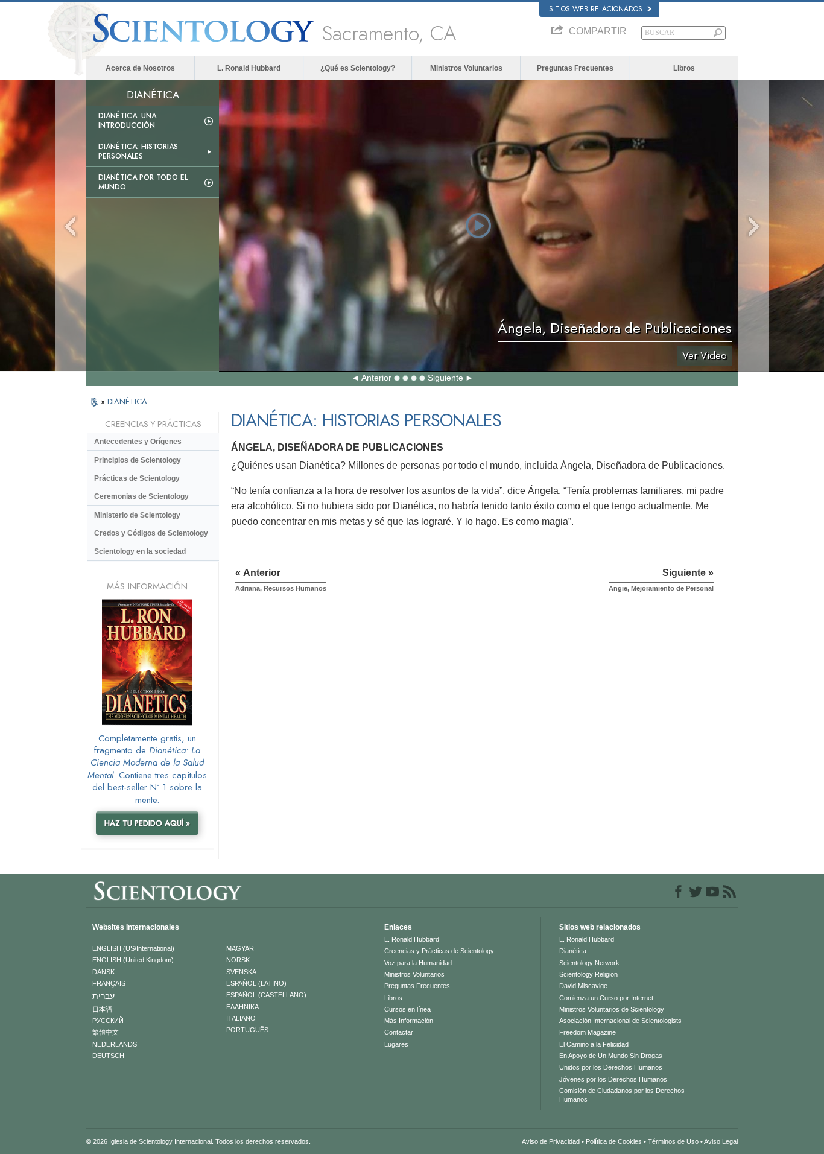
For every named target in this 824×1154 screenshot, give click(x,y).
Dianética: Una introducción (127, 120)
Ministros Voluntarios (466, 68)
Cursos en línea (407, 1009)
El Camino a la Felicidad (594, 1044)
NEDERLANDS (114, 1044)
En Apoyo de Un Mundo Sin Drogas (610, 1055)
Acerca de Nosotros (140, 68)
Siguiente (445, 377)
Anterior (376, 377)
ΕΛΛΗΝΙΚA (242, 1006)
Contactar (398, 1032)
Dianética (572, 950)
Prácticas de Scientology (137, 478)
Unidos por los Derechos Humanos (610, 1067)
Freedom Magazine (587, 1032)
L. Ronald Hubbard (248, 68)
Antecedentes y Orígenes (138, 441)
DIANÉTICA (127, 401)
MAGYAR (240, 948)
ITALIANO (241, 1018)
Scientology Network (589, 962)
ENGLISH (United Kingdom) (133, 959)
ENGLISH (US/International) (133, 948)
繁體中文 (105, 1032)
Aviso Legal (721, 1141)
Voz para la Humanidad (418, 962)
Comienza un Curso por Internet (606, 997)
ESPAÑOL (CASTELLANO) (266, 994)
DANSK (103, 971)
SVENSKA (241, 971)
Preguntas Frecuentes (575, 68)
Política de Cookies (614, 1141)
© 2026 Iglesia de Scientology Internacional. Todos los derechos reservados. (198, 1141)
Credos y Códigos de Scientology (151, 533)
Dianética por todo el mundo (143, 182)
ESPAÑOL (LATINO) (256, 983)
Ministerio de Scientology (137, 515)
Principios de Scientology (137, 460)
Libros (684, 68)
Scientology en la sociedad (140, 551)
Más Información (408, 1020)
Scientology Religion (588, 974)
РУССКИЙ (108, 1020)
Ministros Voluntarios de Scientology (611, 1009)
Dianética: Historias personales (138, 151)
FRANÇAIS (108, 983)
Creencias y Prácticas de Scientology (439, 950)
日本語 (102, 1009)
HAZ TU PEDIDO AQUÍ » (147, 823)
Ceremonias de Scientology (141, 496)
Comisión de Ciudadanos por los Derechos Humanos (622, 1095)
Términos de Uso (673, 1141)
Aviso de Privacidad (551, 1141)
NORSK (238, 959)
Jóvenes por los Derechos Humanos (613, 1079)
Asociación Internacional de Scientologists (620, 1020)
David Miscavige (583, 985)
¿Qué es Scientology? (357, 68)
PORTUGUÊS (247, 1029)
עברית (103, 996)
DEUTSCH (108, 1055)
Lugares (396, 1044)
